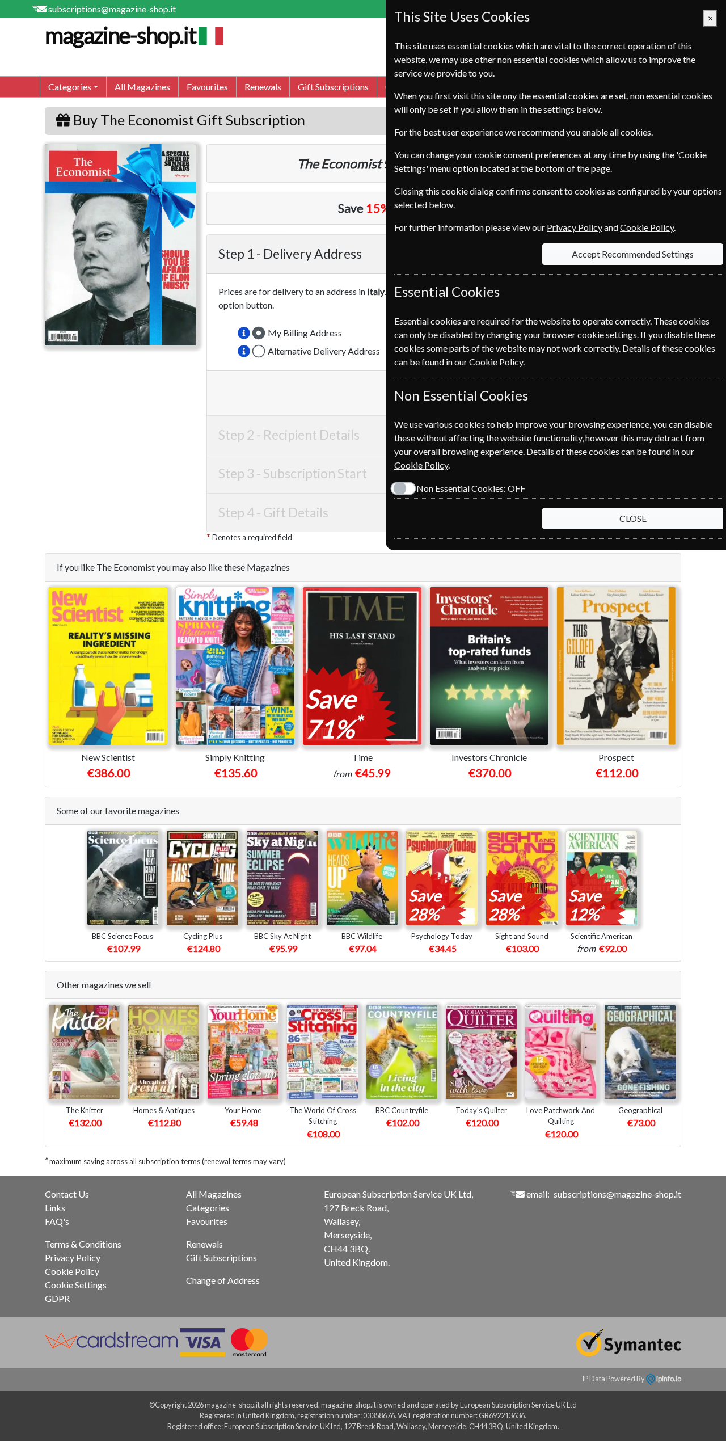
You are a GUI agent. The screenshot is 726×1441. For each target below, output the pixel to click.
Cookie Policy (72, 1271)
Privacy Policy (72, 1257)
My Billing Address (305, 332)
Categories (207, 1207)
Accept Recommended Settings (633, 253)
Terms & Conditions (83, 1243)
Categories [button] (69, 86)
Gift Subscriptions (333, 86)
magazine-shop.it (120, 35)
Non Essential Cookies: (470, 488)
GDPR (57, 1298)
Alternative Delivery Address (324, 350)
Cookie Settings (76, 1284)
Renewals (262, 86)
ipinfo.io (668, 1378)
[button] (244, 333)
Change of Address (223, 1280)
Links (55, 1207)
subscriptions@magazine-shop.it (112, 8)
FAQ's (57, 1221)
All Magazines (142, 86)
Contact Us (67, 1194)
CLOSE (633, 518)
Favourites (207, 86)
